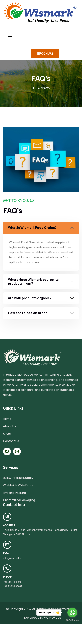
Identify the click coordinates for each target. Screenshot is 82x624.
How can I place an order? (28, 313)
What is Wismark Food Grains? (32, 227)
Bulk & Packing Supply (18, 478)
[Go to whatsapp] (72, 612)
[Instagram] (17, 451)
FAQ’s (7, 433)
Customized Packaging (19, 500)
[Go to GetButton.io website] (72, 620)
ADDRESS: (9, 525)
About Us (9, 426)
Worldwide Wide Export (19, 485)
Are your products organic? (30, 298)
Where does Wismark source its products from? (33, 281)
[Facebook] (7, 451)
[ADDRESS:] (7, 517)
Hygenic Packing (14, 493)
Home (36, 88)
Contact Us (11, 441)
